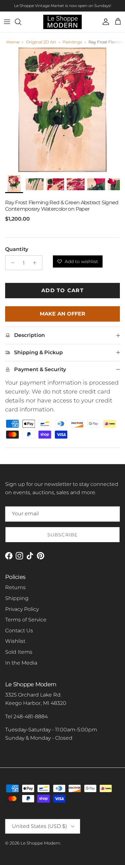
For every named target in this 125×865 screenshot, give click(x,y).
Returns (15, 587)
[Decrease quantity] (11, 263)
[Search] (21, 22)
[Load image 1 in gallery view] (62, 109)
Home (13, 42)
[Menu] (7, 22)
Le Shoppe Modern (40, 843)
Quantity (16, 249)
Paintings (72, 42)
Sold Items (18, 652)
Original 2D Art (41, 42)
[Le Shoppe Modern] (62, 22)
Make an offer (62, 316)
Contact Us (19, 630)
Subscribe (62, 535)
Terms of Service (25, 620)
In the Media (21, 663)
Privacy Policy (22, 609)
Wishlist (15, 641)
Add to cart (62, 290)
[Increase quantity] (36, 263)
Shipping (17, 598)
